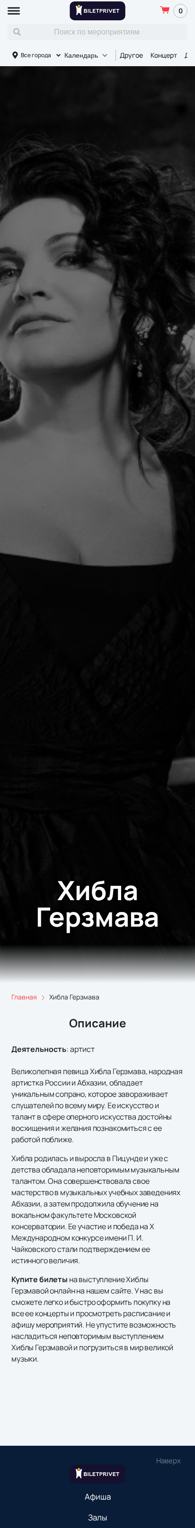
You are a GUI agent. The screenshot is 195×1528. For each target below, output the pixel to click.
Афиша (98, 1496)
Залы (97, 1517)
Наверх (168, 1461)
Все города (36, 55)
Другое (131, 55)
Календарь (81, 55)
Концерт (164, 55)
